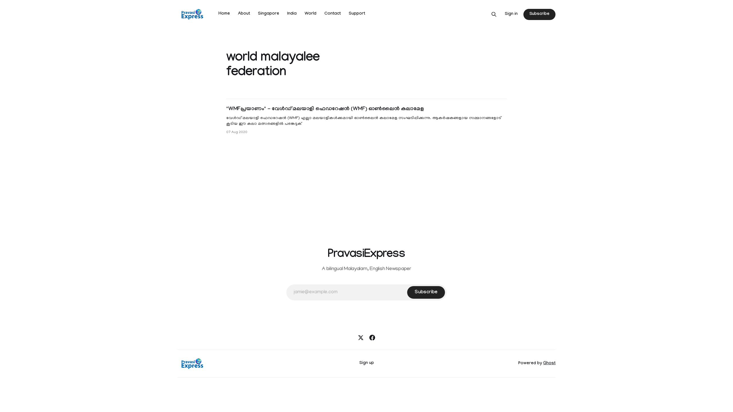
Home (224, 14)
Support (357, 14)
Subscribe (539, 14)
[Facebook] (372, 337)
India (292, 14)
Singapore (268, 14)
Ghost (549, 363)
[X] (361, 337)
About (244, 14)
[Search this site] (493, 14)
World (310, 14)
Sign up (366, 363)
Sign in (511, 14)
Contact (332, 14)
